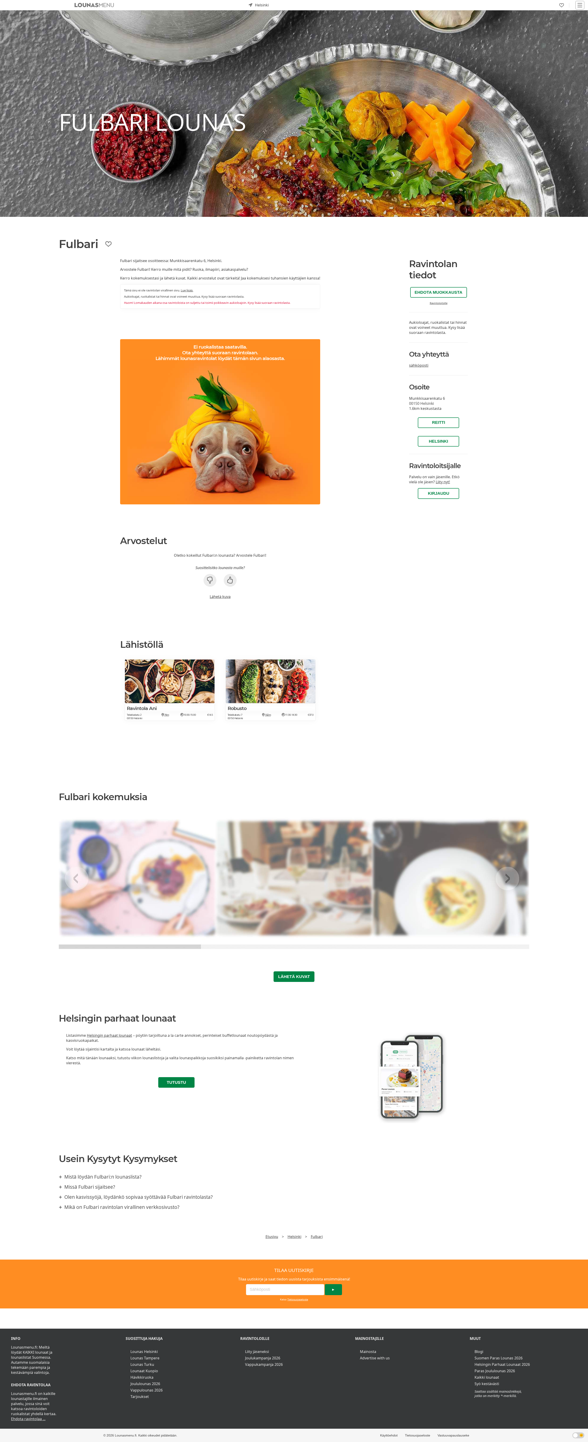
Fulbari (317, 1236)
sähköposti (418, 365)
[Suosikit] (561, 5)
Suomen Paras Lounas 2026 (499, 1358)
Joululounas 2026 (145, 1383)
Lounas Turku (142, 1364)
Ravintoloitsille (438, 303)
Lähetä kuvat (294, 976)
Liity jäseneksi (257, 1351)
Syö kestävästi (487, 1383)
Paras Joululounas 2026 (495, 1370)
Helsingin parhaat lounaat (109, 1035)
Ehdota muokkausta (438, 292)
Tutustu (176, 1082)
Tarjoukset (139, 1396)
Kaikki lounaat (487, 1377)
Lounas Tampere (144, 1358)
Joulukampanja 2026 (262, 1358)
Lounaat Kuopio (144, 1370)
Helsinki (438, 441)
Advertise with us (375, 1358)
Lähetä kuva (220, 596)
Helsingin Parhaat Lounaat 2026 (502, 1364)
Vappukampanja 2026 (264, 1364)
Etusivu (272, 1236)
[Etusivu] (94, 5)
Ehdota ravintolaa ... (28, 1418)
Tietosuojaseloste (297, 1299)
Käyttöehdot (389, 1435)
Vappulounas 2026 (146, 1390)
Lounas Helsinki (144, 1351)
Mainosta (368, 1351)
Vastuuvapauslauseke (453, 1435)
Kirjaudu (438, 493)
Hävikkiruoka (141, 1377)
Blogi (479, 1351)
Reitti (438, 422)
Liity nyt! (443, 481)
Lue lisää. (187, 290)
